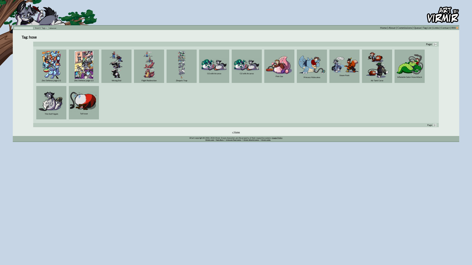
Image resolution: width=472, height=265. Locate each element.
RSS (453, 27)
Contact (445, 27)
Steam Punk (344, 75)
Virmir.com (209, 140)
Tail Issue (84, 113)
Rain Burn (220, 140)
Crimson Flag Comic (233, 140)
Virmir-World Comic (251, 140)
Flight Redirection (149, 80)
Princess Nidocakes (312, 77)
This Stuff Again (51, 114)
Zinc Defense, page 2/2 (51, 80)
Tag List (427, 27)
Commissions (404, 27)
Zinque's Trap (181, 80)
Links (436, 27)
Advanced (53, 28)
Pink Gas (279, 76)
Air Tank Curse (377, 80)
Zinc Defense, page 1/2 (84, 80)
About (392, 27)
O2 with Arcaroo (214, 73)
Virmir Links (266, 140)
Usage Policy (277, 138)
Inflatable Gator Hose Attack (409, 77)
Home (383, 27)
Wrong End (116, 80)
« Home (236, 132)
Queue (417, 27)
